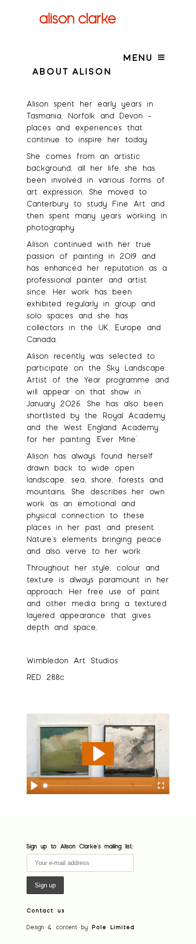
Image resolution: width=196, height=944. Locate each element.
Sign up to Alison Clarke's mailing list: (80, 846)
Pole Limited (113, 927)
